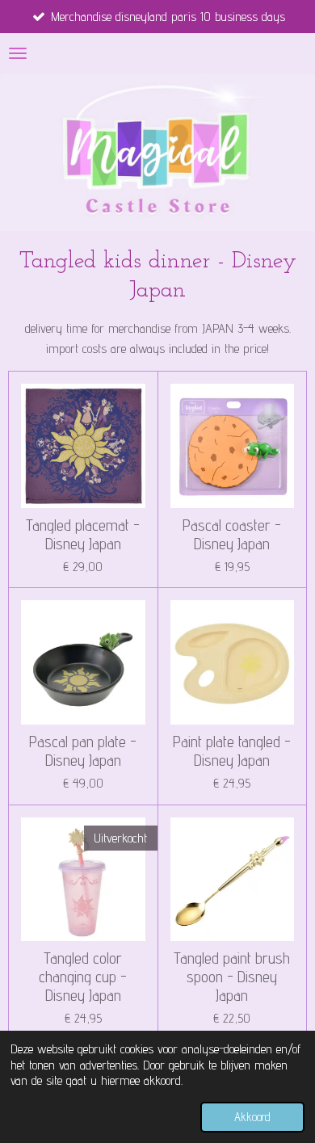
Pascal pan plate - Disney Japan (82, 751)
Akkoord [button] (252, 1117)
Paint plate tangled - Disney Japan (232, 751)
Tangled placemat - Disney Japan (83, 534)
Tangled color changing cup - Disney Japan (83, 977)
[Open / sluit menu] (18, 53)
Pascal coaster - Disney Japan (232, 534)
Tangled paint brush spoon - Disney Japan (232, 977)
